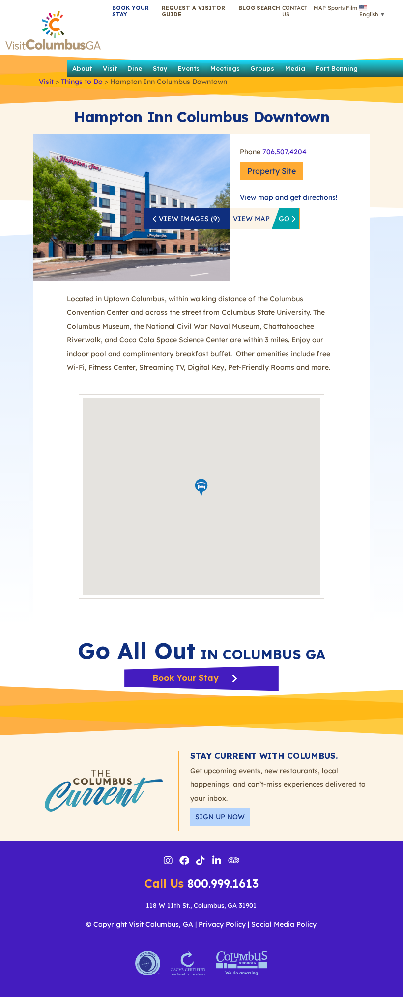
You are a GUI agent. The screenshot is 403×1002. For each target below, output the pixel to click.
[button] (268, 7)
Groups (262, 68)
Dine (134, 68)
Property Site (271, 171)
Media (295, 68)
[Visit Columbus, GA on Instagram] (168, 861)
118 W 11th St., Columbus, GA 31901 (201, 905)
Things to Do (82, 81)
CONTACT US (294, 11)
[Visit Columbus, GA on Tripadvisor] (233, 860)
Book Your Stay (186, 677)
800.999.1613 (201, 883)
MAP (320, 7)
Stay (160, 68)
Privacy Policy (222, 924)
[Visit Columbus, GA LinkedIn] (216, 861)
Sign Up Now (220, 816)
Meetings (225, 68)
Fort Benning (337, 68)
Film (351, 7)
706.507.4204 (284, 151)
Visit (110, 68)
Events (189, 68)
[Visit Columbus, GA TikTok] (200, 861)
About (82, 68)
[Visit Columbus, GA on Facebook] (184, 861)
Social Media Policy (284, 924)
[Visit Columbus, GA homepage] (53, 27)
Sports (336, 7)
